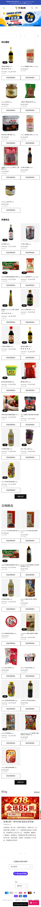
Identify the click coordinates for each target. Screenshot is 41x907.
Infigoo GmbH (9, 900)
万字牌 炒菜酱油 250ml (7, 346)
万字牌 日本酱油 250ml (27, 167)
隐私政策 (24, 900)
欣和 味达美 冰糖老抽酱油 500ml (10, 414)
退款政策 (17, 900)
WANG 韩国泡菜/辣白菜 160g (8, 633)
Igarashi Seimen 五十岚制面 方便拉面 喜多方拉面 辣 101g (30, 734)
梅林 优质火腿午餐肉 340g (8, 134)
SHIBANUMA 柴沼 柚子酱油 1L (28, 700)
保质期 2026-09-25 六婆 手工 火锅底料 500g (10, 168)
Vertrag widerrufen (20, 904)
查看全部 (20, 496)
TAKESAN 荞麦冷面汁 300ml (28, 309)
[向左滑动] (16, 853)
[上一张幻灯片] (16, 36)
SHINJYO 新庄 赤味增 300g (28, 667)
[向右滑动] (25, 853)
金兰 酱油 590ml (5, 244)
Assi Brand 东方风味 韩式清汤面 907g (29, 531)
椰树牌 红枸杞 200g (26, 382)
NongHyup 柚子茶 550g (7, 201)
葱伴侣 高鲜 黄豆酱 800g (7, 382)
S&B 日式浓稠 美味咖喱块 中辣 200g (10, 277)
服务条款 (30, 900)
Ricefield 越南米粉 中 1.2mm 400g (29, 277)
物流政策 (36, 900)
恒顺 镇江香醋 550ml (6, 66)
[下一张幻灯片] (25, 36)
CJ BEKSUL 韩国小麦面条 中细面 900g (29, 634)
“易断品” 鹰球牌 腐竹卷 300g (28, 102)
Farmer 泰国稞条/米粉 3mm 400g (29, 134)
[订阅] (30, 867)
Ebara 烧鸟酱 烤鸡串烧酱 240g (9, 481)
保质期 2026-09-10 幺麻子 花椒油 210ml (10, 310)
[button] (4, 8)
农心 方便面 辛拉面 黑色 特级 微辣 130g (30, 415)
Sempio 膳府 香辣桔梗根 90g (8, 767)
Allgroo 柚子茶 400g (6, 102)
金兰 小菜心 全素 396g (26, 449)
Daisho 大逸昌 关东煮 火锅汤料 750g (29, 599)
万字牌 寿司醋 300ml (6, 449)
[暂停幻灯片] (39, 36)
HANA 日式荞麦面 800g (7, 733)
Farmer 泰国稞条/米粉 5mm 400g (29, 66)
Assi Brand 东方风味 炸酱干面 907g (10, 530)
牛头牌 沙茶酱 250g (26, 244)
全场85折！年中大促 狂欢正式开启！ (19, 822)
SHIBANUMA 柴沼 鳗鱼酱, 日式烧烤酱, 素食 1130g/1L (30, 565)
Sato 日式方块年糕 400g (7, 667)
